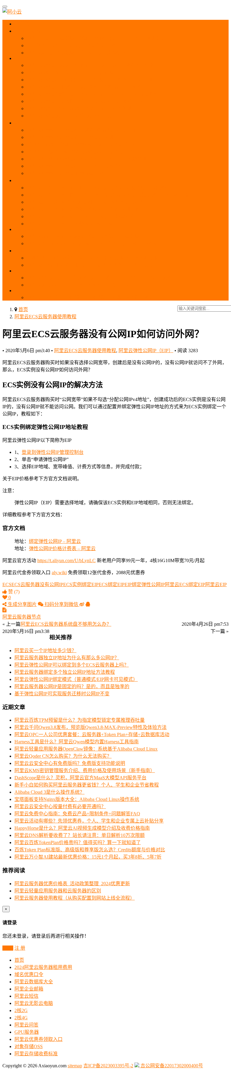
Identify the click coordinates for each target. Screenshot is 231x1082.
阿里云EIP (216, 584)
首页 (24, 23)
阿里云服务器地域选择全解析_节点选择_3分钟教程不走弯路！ (92, 65)
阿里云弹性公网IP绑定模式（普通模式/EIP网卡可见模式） (76, 679)
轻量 (24, 122)
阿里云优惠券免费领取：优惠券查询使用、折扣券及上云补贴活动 (96, 38)
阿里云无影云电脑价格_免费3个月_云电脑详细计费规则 (85, 202)
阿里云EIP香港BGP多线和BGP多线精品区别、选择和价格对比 (92, 297)
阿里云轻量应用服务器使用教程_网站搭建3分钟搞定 (81, 130)
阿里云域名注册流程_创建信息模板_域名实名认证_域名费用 (90, 265)
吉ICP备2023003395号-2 (108, 1065)
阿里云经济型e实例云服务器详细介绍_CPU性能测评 (81, 108)
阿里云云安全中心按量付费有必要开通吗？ (60, 806)
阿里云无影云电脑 (33, 1003)
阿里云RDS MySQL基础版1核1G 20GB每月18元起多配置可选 (91, 243)
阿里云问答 (26, 1024)
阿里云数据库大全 (33, 981)
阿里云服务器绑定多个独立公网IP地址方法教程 (64, 672)
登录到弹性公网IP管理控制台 (53, 452)
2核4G (21, 1017)
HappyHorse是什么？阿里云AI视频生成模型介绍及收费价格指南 (82, 828)
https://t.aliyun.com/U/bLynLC (66, 560)
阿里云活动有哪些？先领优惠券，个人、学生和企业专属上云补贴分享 (89, 820)
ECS (25, 58)
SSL (24, 270)
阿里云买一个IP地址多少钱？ (45, 650)
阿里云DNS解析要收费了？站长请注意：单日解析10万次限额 (79, 835)
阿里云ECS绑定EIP (185, 584)
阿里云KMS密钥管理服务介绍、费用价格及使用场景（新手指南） (84, 770)
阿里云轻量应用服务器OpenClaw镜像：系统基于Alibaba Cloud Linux (86, 748)
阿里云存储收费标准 (36, 1053)
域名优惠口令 (28, 974)
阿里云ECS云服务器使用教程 (45, 316)
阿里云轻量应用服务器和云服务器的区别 (69, 137)
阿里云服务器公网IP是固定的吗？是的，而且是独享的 (71, 686)
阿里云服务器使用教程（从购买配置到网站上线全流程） (86, 86)
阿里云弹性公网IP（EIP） (146, 350)
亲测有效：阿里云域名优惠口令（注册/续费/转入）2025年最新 (92, 257)
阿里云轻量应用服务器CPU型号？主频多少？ (74, 166)
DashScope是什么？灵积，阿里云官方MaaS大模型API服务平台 (80, 777)
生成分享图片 (22, 604)
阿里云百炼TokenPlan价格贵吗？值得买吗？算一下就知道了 (77, 842)
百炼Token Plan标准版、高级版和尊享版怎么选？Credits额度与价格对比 (89, 849)
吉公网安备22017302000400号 (171, 1065)
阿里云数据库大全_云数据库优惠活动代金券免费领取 (83, 236)
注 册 (19, 948)
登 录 (7, 948)
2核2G (21, 1010)
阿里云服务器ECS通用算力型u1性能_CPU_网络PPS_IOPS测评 (92, 79)
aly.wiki (59, 572)
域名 (24, 250)
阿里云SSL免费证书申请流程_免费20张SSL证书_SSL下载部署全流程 (99, 277)
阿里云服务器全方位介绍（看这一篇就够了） (74, 72)
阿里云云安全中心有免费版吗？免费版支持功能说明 (69, 763)
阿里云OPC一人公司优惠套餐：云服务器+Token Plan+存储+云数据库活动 (91, 734)
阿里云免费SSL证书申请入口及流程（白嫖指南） (78, 284)
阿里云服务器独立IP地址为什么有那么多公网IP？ (66, 657)
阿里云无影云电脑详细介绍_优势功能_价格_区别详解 (83, 209)
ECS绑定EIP (112, 584)
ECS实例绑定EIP (81, 584)
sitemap (75, 1065)
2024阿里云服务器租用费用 (43, 967)
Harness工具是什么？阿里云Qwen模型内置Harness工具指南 (76, 741)
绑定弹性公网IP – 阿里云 (55, 541)
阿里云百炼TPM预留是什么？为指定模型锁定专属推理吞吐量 (79, 720)
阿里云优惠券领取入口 (38, 1039)
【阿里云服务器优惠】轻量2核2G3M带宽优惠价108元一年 (88, 144)
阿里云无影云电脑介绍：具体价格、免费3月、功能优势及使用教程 (97, 187)
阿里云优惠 (31, 31)
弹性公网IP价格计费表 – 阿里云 (62, 548)
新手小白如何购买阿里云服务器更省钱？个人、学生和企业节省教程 (86, 784)
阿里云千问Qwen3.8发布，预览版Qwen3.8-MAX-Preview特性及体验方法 (90, 727)
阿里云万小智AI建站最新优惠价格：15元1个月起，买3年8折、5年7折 (88, 856)
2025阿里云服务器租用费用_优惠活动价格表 (73, 45)
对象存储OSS (28, 1046)
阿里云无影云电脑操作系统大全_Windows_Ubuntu (78, 223)
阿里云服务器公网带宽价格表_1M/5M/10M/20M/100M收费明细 (92, 94)
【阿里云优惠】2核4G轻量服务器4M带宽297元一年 (80, 151)
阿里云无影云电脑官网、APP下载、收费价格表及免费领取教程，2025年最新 (107, 194)
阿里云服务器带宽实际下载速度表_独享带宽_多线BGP (84, 101)
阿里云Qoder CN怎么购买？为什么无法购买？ (63, 756)
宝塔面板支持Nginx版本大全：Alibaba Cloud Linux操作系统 (76, 799)
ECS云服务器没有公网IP (37, 584)
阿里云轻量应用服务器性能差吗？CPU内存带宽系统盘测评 (89, 158)
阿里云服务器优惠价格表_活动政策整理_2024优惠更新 (72, 883)
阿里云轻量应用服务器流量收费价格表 (67, 173)
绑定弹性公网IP (148, 584)
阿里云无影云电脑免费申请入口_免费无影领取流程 (80, 216)
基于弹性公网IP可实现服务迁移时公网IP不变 (61, 693)
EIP (23, 290)
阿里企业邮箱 (28, 988)
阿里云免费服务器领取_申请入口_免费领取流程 (77, 52)
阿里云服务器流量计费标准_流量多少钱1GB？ (75, 115)
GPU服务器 (26, 1032)
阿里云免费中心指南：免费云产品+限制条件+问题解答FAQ (77, 813)
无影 (24, 180)
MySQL (27, 229)
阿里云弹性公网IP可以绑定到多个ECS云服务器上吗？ (71, 664)
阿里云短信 (26, 996)
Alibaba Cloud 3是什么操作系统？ (49, 792)
